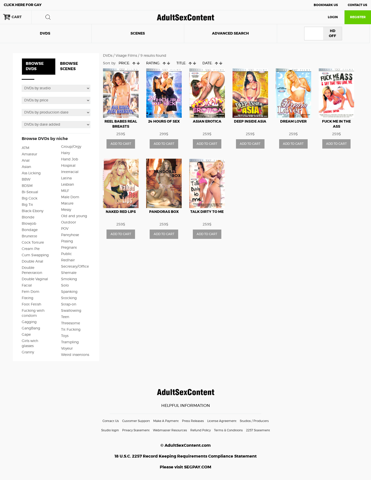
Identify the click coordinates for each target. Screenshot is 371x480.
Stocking (69, 298)
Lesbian (67, 184)
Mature (67, 203)
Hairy (65, 153)
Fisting (27, 298)
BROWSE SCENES (69, 66)
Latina (66, 178)
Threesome (70, 323)
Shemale (68, 273)
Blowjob (29, 223)
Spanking (69, 292)
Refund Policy (200, 430)
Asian (26, 167)
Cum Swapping (35, 255)
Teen (65, 317)
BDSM (27, 186)
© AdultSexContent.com (186, 445)
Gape (26, 334)
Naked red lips (121, 212)
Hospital (68, 165)
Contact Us (357, 5)
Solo (65, 285)
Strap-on (68, 304)
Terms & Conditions (228, 430)
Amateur (29, 154)
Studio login (110, 430)
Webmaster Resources (170, 430)
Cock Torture (33, 242)
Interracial (69, 172)
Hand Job (69, 159)
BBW (26, 179)
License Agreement (221, 420)
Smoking (69, 279)
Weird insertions (75, 355)
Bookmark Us (326, 5)
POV (64, 229)
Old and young (74, 216)
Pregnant (69, 247)
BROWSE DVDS (35, 66)
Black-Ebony (32, 211)
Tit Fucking (71, 329)
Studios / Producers (254, 420)
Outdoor (68, 222)
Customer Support (136, 420)
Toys (64, 336)
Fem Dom (30, 292)
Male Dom (70, 197)
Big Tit (27, 205)
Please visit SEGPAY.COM (185, 467)
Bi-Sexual (30, 192)
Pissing (67, 241)
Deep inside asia (250, 121)
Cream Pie (31, 249)
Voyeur (67, 348)
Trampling (70, 342)
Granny (28, 352)
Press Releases (193, 420)
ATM (25, 148)
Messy (66, 210)
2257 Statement (258, 430)
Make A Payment (166, 420)
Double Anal (32, 261)
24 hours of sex (164, 121)
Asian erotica (207, 121)
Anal (26, 160)
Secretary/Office (75, 266)
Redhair (68, 260)
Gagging (29, 322)
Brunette (29, 236)
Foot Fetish (31, 304)
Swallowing (71, 311)
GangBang (31, 328)
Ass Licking (31, 173)
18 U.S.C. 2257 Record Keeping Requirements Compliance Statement (186, 456)
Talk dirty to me (207, 212)
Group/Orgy (71, 147)
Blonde (28, 217)
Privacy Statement (136, 430)
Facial (27, 285)
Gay (23, 5)
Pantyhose (70, 235)
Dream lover (293, 121)
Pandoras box (164, 212)
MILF (65, 191)
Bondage (30, 230)
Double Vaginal (35, 279)
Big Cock (29, 198)
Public (66, 254)
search (48, 17)
